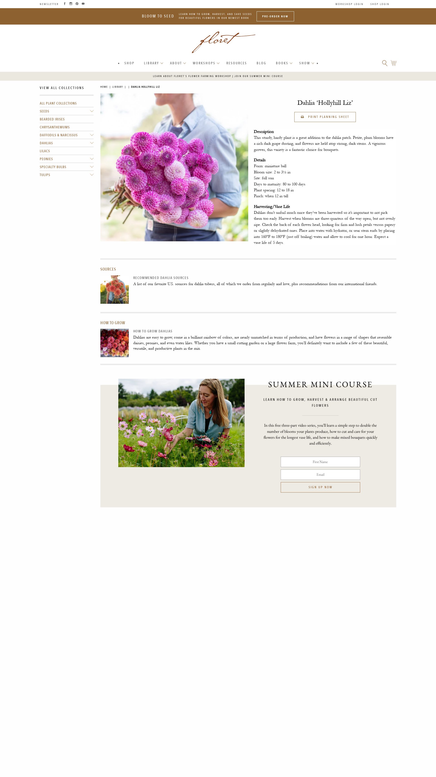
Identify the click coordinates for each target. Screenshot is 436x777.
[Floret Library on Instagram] (70, 4)
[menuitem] (129, 63)
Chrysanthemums (55, 127)
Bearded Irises (52, 119)
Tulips (45, 174)
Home (104, 87)
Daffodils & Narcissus (59, 135)
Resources (236, 63)
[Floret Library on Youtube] (83, 4)
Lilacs (45, 151)
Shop (129, 63)
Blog (261, 63)
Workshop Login (349, 4)
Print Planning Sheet (328, 117)
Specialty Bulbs (53, 166)
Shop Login (379, 4)
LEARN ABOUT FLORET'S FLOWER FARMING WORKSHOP (192, 76)
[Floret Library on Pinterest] (77, 4)
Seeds (44, 111)
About (176, 63)
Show (304, 63)
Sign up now (320, 487)
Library (151, 63)
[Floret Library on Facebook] (64, 4)
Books (282, 63)
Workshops (204, 63)
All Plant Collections (58, 103)
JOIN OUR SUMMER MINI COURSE (259, 76)
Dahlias (46, 143)
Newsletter (49, 4)
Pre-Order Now (275, 16)
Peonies (46, 159)
